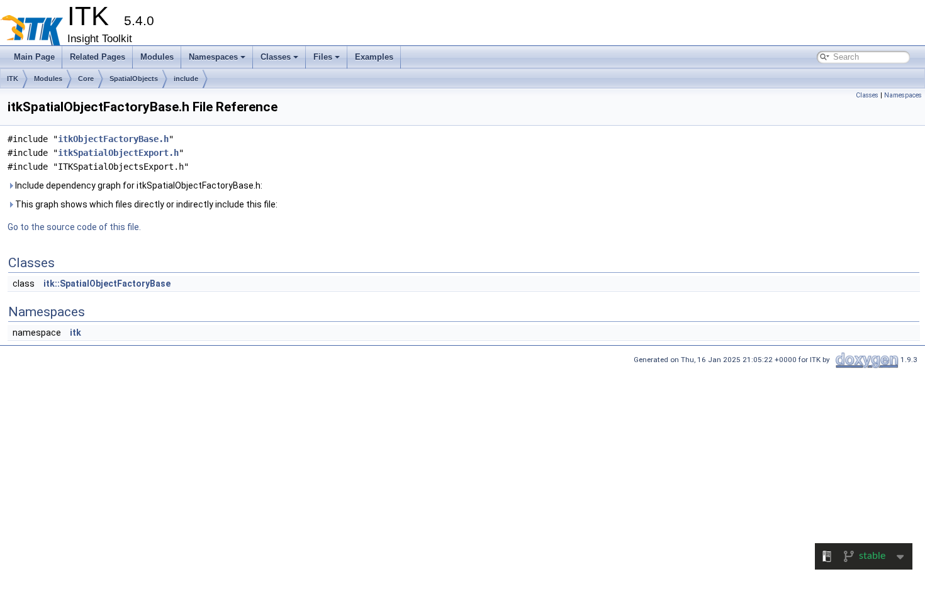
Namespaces (213, 57)
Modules (157, 57)
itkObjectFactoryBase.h (113, 139)
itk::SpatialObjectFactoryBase (107, 283)
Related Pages (97, 57)
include (186, 78)
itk (75, 333)
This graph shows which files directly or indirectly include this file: (145, 204)
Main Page (34, 57)
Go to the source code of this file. (74, 227)
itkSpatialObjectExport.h (118, 153)
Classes (276, 57)
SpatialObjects (133, 78)
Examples (374, 57)
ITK (12, 78)
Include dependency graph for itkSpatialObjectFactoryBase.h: (137, 185)
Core (86, 78)
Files (322, 57)
